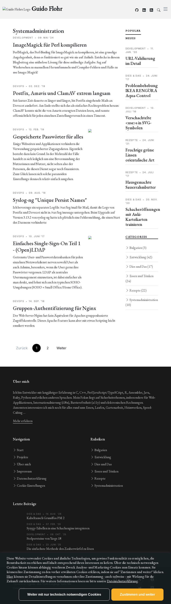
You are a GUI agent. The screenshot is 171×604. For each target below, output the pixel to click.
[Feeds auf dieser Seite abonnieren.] (151, 10)
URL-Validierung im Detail (140, 61)
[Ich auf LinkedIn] (144, 10)
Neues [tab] (131, 38)
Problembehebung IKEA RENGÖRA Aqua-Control (142, 90)
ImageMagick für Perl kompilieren (50, 44)
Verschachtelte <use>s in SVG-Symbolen (138, 123)
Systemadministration (142, 302)
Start (20, 450)
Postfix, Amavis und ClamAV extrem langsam (62, 93)
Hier (10, 576)
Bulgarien (137, 248)
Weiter (62, 348)
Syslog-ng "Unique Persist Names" (50, 199)
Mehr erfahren (23, 421)
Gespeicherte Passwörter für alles (48, 136)
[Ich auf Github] (136, 10)
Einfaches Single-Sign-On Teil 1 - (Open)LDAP (47, 246)
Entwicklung (140, 257)
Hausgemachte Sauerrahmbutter (141, 184)
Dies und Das (141, 266)
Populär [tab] (133, 30)
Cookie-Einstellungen (30, 485)
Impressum (24, 471)
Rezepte (138, 290)
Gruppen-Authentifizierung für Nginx (54, 308)
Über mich (23, 464)
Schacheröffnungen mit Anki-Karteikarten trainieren (143, 217)
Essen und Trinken (139, 278)
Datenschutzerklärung (31, 478)
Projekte (22, 457)
